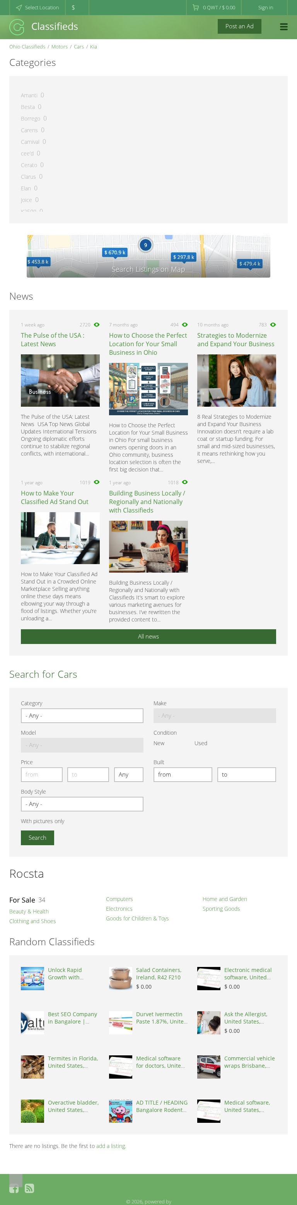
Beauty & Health (29, 911)
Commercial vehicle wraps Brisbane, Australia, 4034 (249, 1066)
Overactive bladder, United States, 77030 (73, 1110)
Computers (119, 899)
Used (201, 743)
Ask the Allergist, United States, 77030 (245, 1021)
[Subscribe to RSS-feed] (29, 1188)
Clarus (28, 176)
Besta (28, 106)
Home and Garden (225, 899)
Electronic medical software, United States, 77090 (248, 977)
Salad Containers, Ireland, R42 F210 (158, 973)
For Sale (22, 900)
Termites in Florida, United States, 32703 (73, 1066)
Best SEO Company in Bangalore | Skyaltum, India (72, 1021)
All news (148, 636)
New (159, 743)
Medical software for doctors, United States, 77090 (160, 1066)
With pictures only (42, 821)
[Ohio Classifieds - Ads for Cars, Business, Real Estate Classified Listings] (43, 26)
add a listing (110, 1146)
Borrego (30, 118)
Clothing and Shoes (32, 921)
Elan (26, 188)
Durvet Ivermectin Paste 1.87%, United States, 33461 (161, 1021)
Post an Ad (239, 26)
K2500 (28, 211)
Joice (26, 200)
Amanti (29, 95)
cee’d (27, 153)
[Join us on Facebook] (14, 1188)
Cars (79, 46)
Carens (29, 130)
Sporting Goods (221, 908)
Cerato (29, 165)
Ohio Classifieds (27, 46)
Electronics (119, 908)
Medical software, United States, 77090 (247, 1110)
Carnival (30, 141)
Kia (93, 46)
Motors (59, 46)
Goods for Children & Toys (137, 918)
